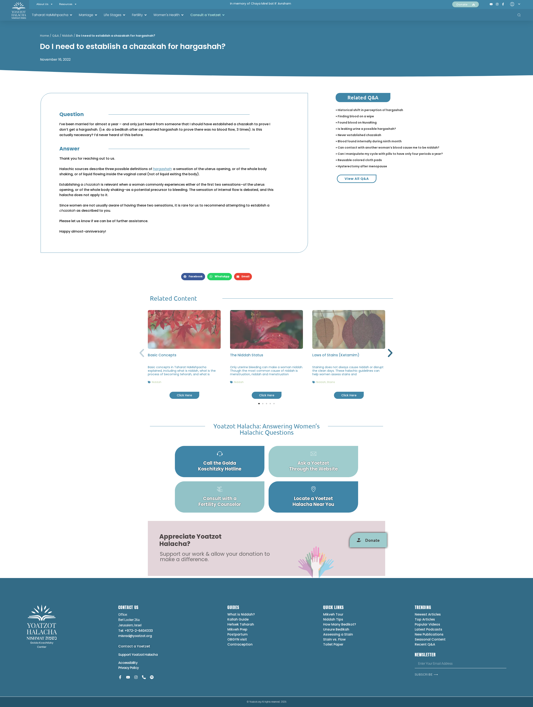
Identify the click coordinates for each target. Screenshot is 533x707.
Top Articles (425, 619)
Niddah (67, 36)
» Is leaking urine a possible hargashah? (366, 129)
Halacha (150, 654)
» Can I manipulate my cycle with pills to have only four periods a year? (389, 154)
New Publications (429, 634)
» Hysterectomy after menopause (361, 166)
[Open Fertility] (145, 15)
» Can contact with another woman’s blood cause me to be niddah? (387, 147)
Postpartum (237, 634)
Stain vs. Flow (334, 639)
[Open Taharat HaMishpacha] (71, 15)
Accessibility (127, 662)
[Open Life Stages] (124, 15)
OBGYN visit (237, 639)
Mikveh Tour (333, 614)
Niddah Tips (333, 619)
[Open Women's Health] (182, 15)
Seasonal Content (430, 639)
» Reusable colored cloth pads (359, 160)
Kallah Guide (238, 619)
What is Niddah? (241, 614)
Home (44, 36)
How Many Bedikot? (339, 624)
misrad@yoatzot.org (135, 635)
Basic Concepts (162, 355)
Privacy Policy (128, 667)
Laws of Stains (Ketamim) (335, 355)
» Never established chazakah (358, 135)
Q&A (55, 36)
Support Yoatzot (131, 654)
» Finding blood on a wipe (355, 116)
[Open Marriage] (96, 15)
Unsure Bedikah (336, 629)
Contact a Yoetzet (134, 646)
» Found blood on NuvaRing (356, 122)
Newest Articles (428, 614)
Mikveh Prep (237, 629)
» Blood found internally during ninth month (369, 141)
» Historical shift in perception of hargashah (369, 110)
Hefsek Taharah (240, 624)
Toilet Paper (333, 644)
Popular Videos (427, 624)
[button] (193, 276)
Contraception (240, 644)
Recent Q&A (425, 644)
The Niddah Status (246, 355)
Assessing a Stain (338, 634)
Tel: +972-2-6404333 (135, 630)
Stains (331, 382)
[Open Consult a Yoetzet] (223, 15)
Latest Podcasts (428, 629)
